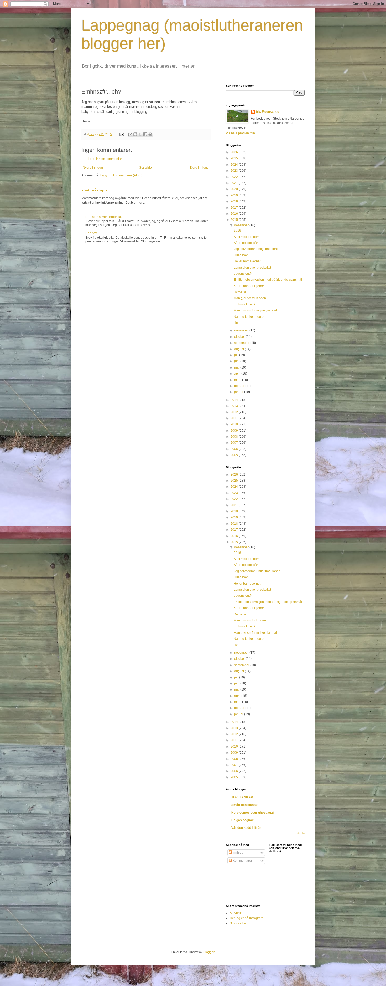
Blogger (208, 952)
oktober (240, 337)
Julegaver (241, 255)
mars (238, 380)
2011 (235, 418)
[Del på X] (140, 134)
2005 (235, 455)
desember (241, 225)
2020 (235, 189)
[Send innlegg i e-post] (121, 134)
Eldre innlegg (199, 168)
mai (237, 367)
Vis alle (301, 833)
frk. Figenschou (267, 112)
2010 (235, 424)
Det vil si (240, 292)
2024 (235, 164)
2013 (235, 406)
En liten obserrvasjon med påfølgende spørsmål (268, 280)
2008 (235, 436)
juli (236, 355)
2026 (235, 152)
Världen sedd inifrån (246, 828)
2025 (235, 158)
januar (239, 392)
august (239, 349)
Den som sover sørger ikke (104, 217)
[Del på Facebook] (145, 134)
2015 (235, 220)
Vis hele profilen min (240, 133)
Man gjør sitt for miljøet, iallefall (256, 310)
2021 (235, 183)
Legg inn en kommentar (105, 159)
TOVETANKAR (242, 797)
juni (237, 361)
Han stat (91, 233)
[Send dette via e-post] (130, 134)
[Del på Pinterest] (150, 134)
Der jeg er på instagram (246, 918)
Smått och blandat (244, 805)
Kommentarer (242, 860)
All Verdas (237, 913)
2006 (235, 449)
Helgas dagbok (242, 820)
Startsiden (146, 168)
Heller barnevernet (247, 261)
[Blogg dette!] (135, 134)
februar (239, 386)
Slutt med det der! (246, 237)
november (241, 330)
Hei (236, 323)
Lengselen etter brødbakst (252, 267)
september (242, 343)
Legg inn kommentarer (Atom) (121, 175)
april (237, 373)
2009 (235, 430)
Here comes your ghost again (253, 812)
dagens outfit (243, 273)
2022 (235, 177)
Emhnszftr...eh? (244, 304)
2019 (235, 195)
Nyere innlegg (93, 168)
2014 (235, 400)
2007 (235, 443)
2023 (235, 170)
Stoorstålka (238, 923)
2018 (235, 201)
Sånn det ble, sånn (247, 243)
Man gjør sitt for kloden (250, 298)
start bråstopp (94, 190)
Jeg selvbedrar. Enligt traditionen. (257, 249)
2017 (235, 208)
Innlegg (237, 852)
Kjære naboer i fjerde (249, 286)
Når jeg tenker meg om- (250, 317)
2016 (235, 214)
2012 (235, 412)
